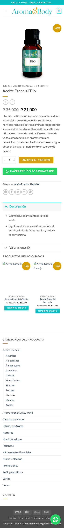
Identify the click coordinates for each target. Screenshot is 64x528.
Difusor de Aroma (13, 425)
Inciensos (8, 445)
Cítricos (10, 375)
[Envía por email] (24, 192)
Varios (6, 478)
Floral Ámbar (13, 380)
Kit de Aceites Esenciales (17, 452)
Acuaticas (11, 355)
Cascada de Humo (13, 419)
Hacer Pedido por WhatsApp (31, 171)
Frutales (10, 390)
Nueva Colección (12, 458)
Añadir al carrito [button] (16, 308)
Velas (6, 485)
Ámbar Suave (13, 365)
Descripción (17, 206)
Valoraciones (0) (20, 247)
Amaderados (12, 360)
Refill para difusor (13, 472)
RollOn (9, 405)
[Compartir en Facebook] (12, 192)
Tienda (36, 518)
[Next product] (5, 102)
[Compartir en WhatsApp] (6, 192)
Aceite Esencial (23, 86)
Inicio (6, 86)
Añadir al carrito (36, 160)
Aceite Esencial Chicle (16, 299)
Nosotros (24, 518)
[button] (5, 11)
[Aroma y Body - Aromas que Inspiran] (32, 11)
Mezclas (10, 400)
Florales (10, 385)
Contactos (48, 518)
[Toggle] (6, 206)
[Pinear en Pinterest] (30, 192)
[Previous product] (12, 102)
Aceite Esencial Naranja (48, 301)
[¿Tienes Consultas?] (55, 519)
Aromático (11, 370)
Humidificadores (12, 439)
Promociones (10, 465)
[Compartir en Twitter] (18, 192)
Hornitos (8, 432)
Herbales (42, 86)
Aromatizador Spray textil (18, 412)
